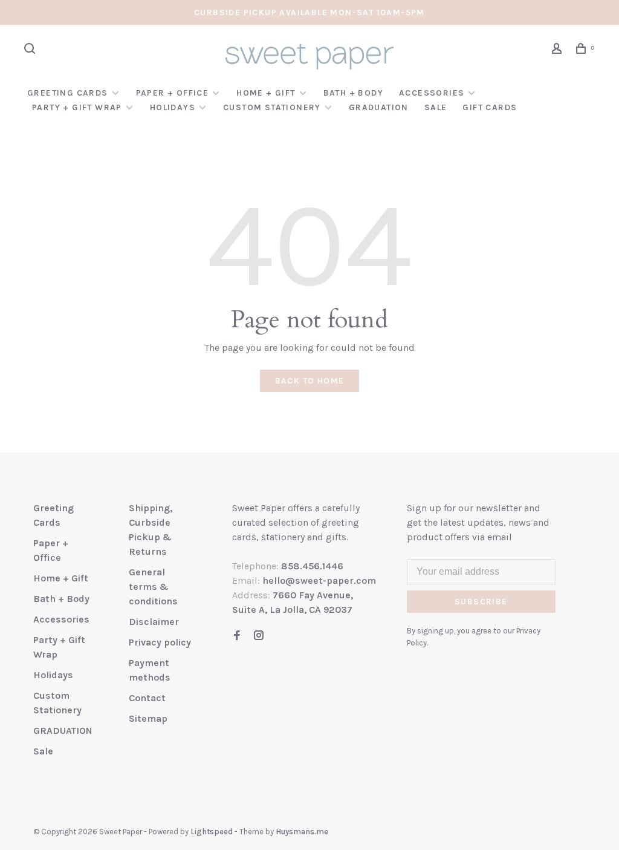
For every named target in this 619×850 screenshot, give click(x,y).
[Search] (31, 50)
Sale (435, 107)
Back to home (310, 381)
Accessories (431, 93)
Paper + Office (172, 93)
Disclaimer (154, 621)
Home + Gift (265, 93)
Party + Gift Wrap (77, 107)
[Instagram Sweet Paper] (259, 636)
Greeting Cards (67, 93)
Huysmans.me (302, 831)
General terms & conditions (153, 586)
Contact (147, 698)
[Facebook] (237, 636)
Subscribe (481, 602)
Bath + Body (353, 93)
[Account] (558, 50)
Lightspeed (211, 831)
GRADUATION (379, 107)
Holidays (172, 107)
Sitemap (148, 718)
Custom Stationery (272, 107)
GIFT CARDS (489, 107)
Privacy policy (160, 642)
